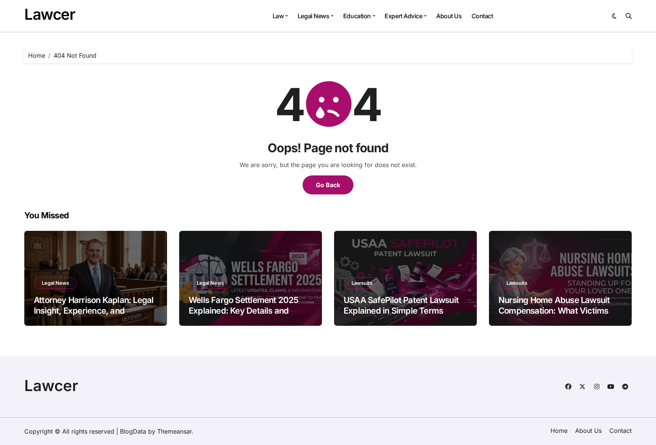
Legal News (313, 16)
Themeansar (174, 431)
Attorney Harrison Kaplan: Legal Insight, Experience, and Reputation (93, 311)
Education (357, 16)
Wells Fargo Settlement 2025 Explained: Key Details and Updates (243, 311)
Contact (482, 16)
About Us (449, 16)
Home (559, 430)
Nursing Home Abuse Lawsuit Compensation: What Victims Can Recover (554, 311)
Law (278, 16)
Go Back (328, 185)
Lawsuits (362, 283)
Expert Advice (403, 16)
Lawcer (49, 14)
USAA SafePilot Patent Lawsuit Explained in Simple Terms (401, 305)
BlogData (133, 431)
